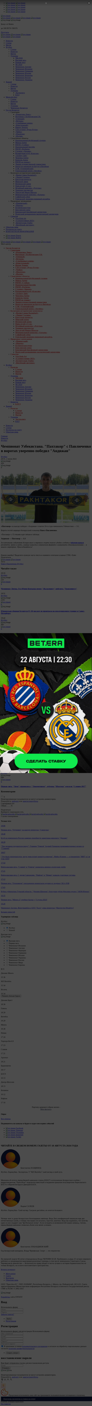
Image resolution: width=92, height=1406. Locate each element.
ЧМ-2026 (19, 58)
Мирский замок (21, 182)
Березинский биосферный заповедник (31, 212)
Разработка (5, 1297)
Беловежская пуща (23, 208)
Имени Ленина (21, 127)
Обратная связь (12, 227)
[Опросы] (5, 1380)
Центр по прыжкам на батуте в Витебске (32, 166)
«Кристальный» (21, 125)
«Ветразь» (19, 121)
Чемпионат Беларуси (19, 108)
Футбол (9, 47)
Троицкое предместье (24, 190)
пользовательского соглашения (34, 1346)
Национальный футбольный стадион (30, 140)
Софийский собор (22, 197)
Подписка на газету (14, 229)
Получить (5, 32)
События (14, 216)
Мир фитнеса (45, 1109)
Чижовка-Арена (21, 158)
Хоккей (9, 82)
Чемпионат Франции (24, 75)
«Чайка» (18, 132)
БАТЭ (18, 404)
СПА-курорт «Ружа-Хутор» (26, 130)
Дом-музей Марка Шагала (26, 192)
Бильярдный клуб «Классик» (27, 153)
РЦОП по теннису (22, 162)
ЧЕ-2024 (18, 65)
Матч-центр (10, 1274)
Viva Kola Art (20, 218)
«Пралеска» (20, 134)
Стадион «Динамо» (23, 151)
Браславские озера (22, 210)
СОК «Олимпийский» (24, 169)
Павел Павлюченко (9, 564)
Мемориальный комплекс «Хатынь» (30, 195)
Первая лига (20, 62)
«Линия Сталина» (22, 177)
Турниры (14, 56)
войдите (15, 801)
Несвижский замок (23, 184)
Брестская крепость (23, 179)
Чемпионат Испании (23, 69)
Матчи (8, 45)
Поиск (18, 236)
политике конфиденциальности (21, 1348)
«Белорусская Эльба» (24, 223)
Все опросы (6, 1119)
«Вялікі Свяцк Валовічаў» (26, 175)
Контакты (10, 1278)
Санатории (15, 250)
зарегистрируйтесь (30, 801)
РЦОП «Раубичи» (22, 149)
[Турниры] (2, 1380)
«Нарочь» (19, 205)
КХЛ (17, 95)
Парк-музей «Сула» (23, 186)
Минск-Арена (21, 143)
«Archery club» (21, 156)
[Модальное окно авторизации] (8, 1380)
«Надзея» (19, 136)
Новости (9, 41)
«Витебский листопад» (24, 225)
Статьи (9, 43)
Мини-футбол (11, 97)
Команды (14, 402)
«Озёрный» (20, 119)
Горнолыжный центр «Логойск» (28, 171)
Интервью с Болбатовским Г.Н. (28, 117)
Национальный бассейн (25, 147)
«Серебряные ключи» (24, 123)
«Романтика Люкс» (23, 114)
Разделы (14, 367)
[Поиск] (11, 1380)
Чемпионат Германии (24, 71)
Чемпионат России (23, 78)
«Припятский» (21, 203)
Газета (8, 1276)
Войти (18, 238)
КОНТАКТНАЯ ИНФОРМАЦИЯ (20, 231)
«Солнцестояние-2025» (24, 221)
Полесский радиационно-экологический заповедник (36, 214)
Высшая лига (20, 60)
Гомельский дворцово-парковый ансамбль (32, 199)
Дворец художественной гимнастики (30, 164)
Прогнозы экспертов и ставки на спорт (19, 1399)
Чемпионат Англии (23, 67)
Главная (4, 436)
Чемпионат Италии (23, 73)
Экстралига (20, 93)
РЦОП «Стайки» (22, 145)
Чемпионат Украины (23, 80)
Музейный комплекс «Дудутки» (28, 188)
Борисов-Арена (21, 160)
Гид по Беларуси (12, 110)
